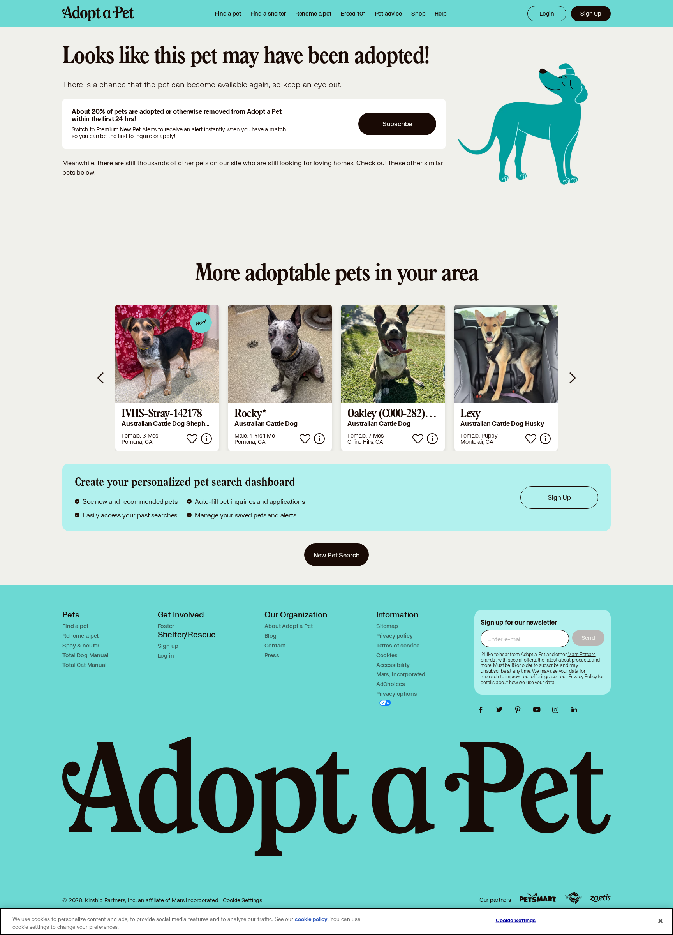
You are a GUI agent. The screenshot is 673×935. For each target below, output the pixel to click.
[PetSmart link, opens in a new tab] (538, 898)
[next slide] (572, 378)
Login (546, 13)
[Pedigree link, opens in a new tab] (573, 898)
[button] (167, 378)
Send (588, 637)
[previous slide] (101, 378)
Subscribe (397, 123)
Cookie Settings (242, 900)
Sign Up (590, 13)
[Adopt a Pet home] (98, 13)
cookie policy (311, 919)
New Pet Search (337, 555)
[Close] (660, 920)
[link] (313, 13)
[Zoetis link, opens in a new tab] (600, 898)
